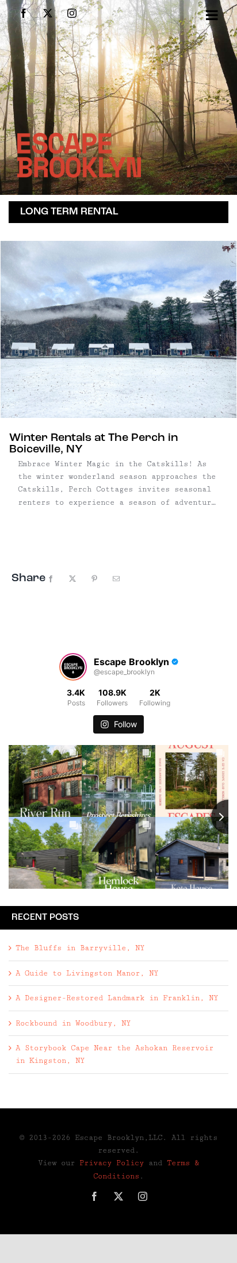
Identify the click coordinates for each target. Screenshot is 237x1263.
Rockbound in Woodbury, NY (73, 1023)
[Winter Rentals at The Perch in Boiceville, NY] (118, 329)
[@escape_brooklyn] (73, 666)
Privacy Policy (111, 1163)
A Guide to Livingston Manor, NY (87, 973)
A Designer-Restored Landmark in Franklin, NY (117, 998)
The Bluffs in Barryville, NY (80, 948)
